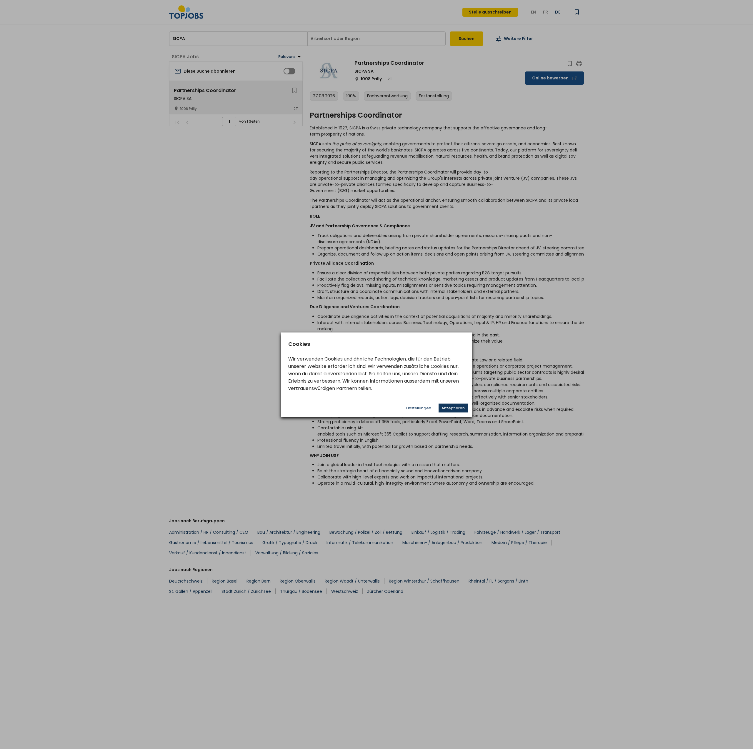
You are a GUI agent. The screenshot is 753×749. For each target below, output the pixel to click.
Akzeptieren (453, 408)
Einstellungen (418, 408)
